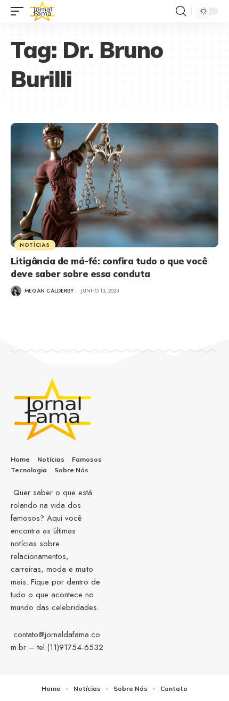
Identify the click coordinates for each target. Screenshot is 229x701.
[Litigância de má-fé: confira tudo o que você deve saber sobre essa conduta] (114, 185)
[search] (181, 11)
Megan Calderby (48, 291)
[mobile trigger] (20, 11)
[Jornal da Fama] (42, 11)
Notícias (35, 245)
